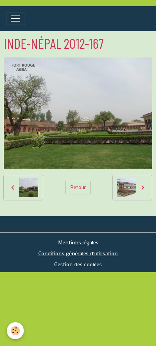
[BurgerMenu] (15, 18)
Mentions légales (78, 242)
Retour (78, 187)
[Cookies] (15, 330)
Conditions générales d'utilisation (78, 253)
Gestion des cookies (78, 264)
